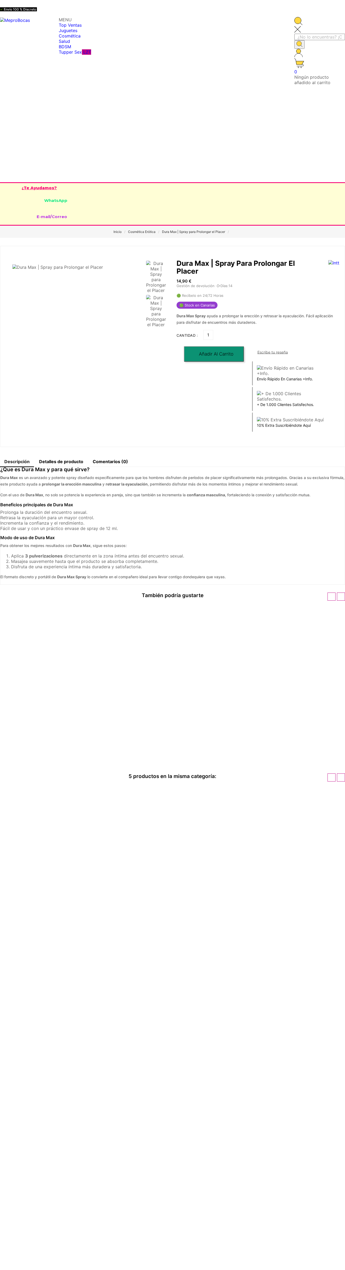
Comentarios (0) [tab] (110, 461)
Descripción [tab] (17, 461)
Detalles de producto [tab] (61, 461)
